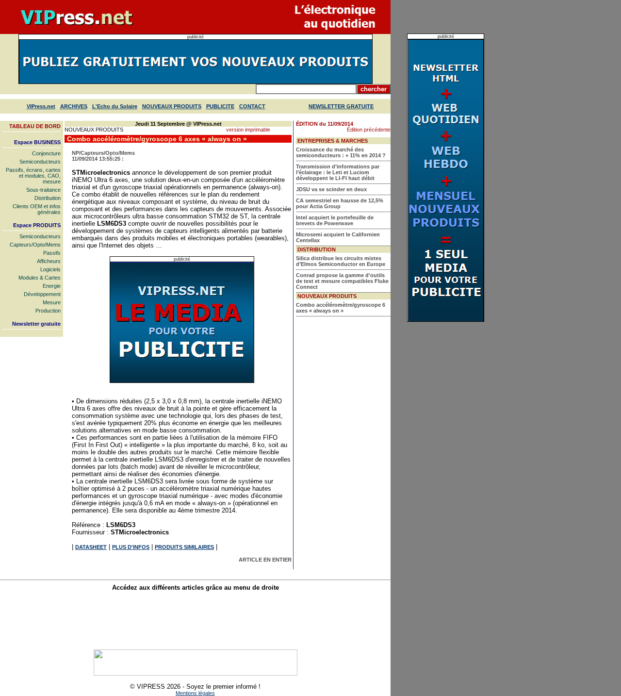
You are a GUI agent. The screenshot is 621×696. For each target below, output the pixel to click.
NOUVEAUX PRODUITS (171, 106)
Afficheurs (49, 261)
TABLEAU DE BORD (35, 126)
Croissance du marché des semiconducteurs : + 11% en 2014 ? (341, 152)
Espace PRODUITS (37, 225)
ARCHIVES (73, 106)
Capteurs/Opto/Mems (35, 245)
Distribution (47, 198)
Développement (42, 294)
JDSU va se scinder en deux (331, 189)
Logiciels (50, 269)
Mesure (52, 302)
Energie (52, 286)
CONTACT (252, 106)
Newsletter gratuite (36, 324)
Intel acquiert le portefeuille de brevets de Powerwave (335, 220)
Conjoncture (46, 153)
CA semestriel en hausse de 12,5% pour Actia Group (339, 203)
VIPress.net (41, 106)
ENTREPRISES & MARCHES (332, 141)
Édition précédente (369, 130)
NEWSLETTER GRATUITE (341, 106)
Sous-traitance (43, 190)
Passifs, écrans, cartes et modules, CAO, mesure (33, 175)
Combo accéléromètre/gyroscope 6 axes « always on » (340, 308)
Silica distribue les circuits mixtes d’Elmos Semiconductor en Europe (340, 261)
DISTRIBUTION (316, 249)
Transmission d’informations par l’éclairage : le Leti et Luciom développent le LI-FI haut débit (337, 172)
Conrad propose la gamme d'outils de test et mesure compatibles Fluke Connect (342, 281)
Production (48, 311)
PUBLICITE (220, 106)
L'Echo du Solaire (114, 106)
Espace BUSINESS (37, 142)
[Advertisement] (195, 620)
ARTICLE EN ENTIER (265, 560)
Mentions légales (195, 693)
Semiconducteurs (40, 162)
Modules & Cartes (39, 278)
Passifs (52, 253)
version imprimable (248, 130)
